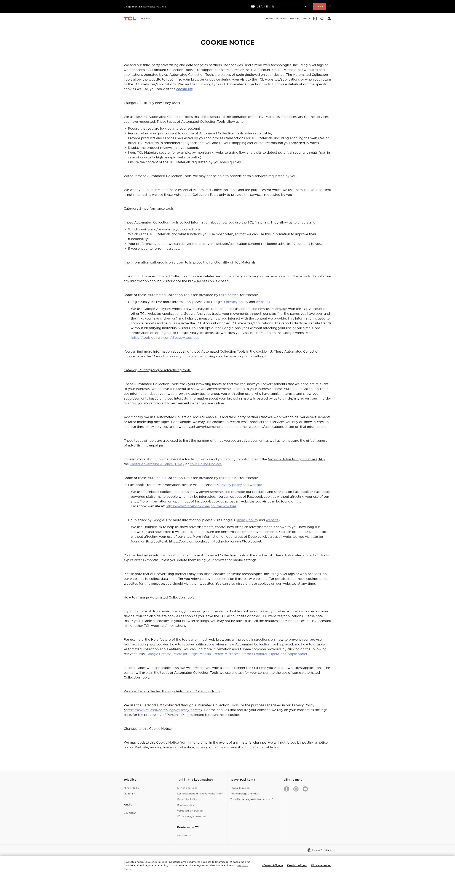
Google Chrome (159, 654)
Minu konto (184, 835)
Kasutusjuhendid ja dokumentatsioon (200, 793)
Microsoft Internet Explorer (246, 654)
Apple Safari (297, 654)
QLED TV (129, 793)
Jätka (319, 6)
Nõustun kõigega (272, 865)
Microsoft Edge (185, 654)
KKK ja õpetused (187, 787)
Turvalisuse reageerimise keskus (250, 799)
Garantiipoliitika (187, 799)
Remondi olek (185, 805)
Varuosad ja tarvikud (190, 810)
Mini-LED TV (131, 787)
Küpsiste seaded (321, 865)
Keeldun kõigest (297, 865)
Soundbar (130, 812)
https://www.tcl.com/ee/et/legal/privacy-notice (162, 710)
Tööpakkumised (240, 787)
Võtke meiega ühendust (191, 816)
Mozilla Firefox (211, 654)
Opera (274, 654)
